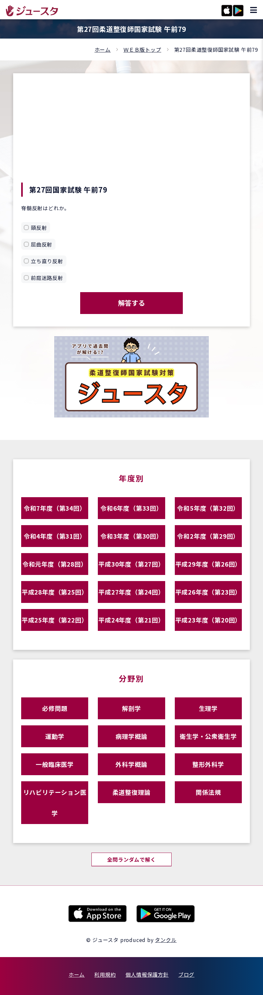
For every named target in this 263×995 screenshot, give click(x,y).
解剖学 (131, 708)
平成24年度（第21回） (131, 619)
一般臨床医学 (55, 764)
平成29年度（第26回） (208, 564)
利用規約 (105, 974)
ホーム (103, 49)
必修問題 (54, 708)
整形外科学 (208, 764)
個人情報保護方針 (146, 974)
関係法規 (208, 792)
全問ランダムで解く (131, 859)
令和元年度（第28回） (54, 564)
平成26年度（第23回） (208, 591)
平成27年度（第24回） (131, 591)
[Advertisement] (131, 134)
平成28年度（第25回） (55, 591)
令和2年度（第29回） (208, 536)
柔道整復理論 (132, 792)
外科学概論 (131, 764)
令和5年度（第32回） (208, 508)
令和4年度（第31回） (55, 536)
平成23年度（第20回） (208, 619)
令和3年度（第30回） (131, 536)
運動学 (54, 736)
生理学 (208, 708)
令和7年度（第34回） (55, 508)
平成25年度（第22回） (55, 619)
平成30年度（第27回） (131, 564)
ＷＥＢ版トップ (142, 49)
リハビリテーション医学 (55, 802)
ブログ (186, 974)
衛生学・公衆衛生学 (208, 736)
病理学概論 (131, 736)
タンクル (165, 940)
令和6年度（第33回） (131, 508)
